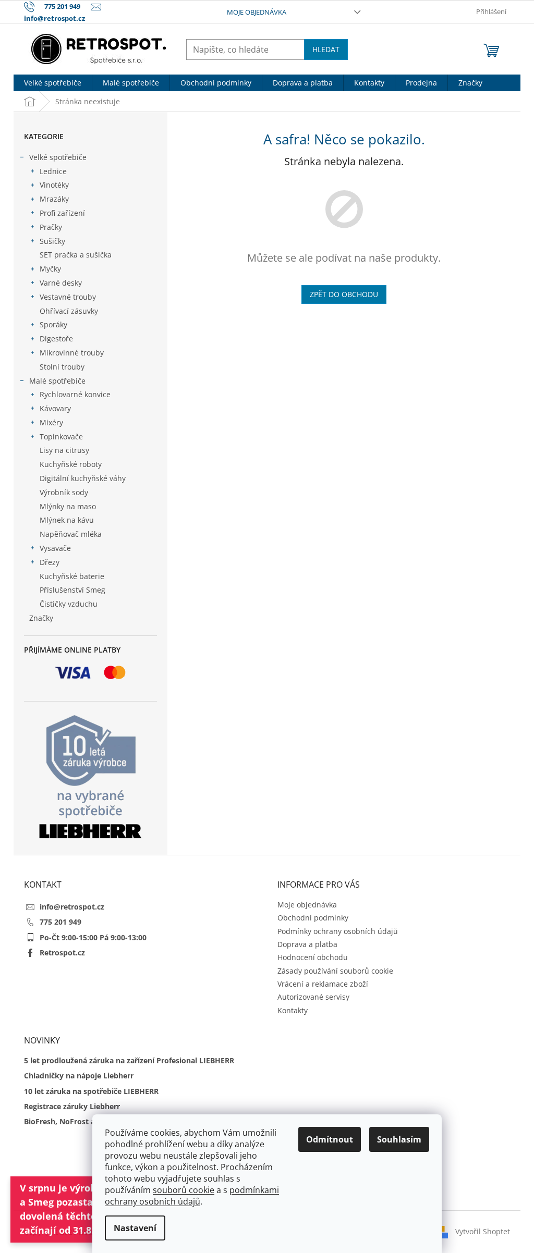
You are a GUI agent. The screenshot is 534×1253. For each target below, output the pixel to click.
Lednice (53, 171)
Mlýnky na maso (68, 506)
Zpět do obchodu (344, 294)
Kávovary (55, 408)
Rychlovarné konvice (75, 394)
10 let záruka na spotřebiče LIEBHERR (91, 1091)
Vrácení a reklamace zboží (322, 984)
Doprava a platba (307, 944)
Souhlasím (399, 1139)
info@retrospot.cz (72, 907)
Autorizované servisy (313, 997)
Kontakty (292, 1010)
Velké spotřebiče (58, 157)
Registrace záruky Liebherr (72, 1106)
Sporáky (53, 324)
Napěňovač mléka (71, 534)
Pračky (51, 227)
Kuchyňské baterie (72, 576)
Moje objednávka (256, 12)
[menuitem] (53, 83)
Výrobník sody (64, 492)
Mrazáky (54, 199)
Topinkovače (61, 436)
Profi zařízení (62, 213)
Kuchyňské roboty (71, 464)
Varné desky (61, 283)
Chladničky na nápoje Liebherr (79, 1075)
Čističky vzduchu (69, 604)
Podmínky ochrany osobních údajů (337, 931)
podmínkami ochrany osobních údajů (192, 1195)
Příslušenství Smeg (72, 590)
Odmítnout (329, 1139)
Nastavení (135, 1228)
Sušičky (52, 241)
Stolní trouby (62, 367)
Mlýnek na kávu (67, 520)
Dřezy (49, 562)
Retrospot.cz (62, 952)
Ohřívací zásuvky (69, 311)
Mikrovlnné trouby (72, 353)
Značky (41, 618)
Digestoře (56, 338)
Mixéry (51, 422)
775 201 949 (60, 922)
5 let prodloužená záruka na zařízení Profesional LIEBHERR (129, 1060)
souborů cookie (183, 1190)
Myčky (50, 269)
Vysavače (55, 548)
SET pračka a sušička (76, 255)
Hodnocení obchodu (312, 957)
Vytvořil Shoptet (482, 1231)
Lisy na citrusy (64, 450)
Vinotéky (54, 185)
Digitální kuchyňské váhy (83, 478)
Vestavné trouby (68, 297)
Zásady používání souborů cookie (335, 971)
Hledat (325, 49)
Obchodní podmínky (312, 918)
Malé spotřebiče (57, 381)
